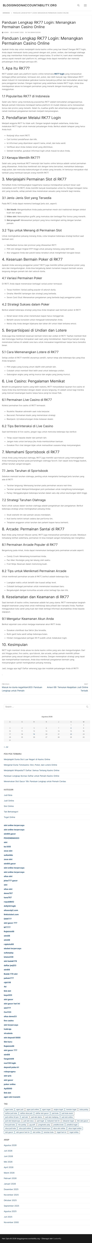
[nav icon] (85, 5)
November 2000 (11, 1222)
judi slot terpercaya (12, 1121)
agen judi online (33, 1109)
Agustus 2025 (10, 1211)
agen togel (46, 1109)
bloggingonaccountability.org (30, 5)
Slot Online (9, 806)
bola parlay (84, 1109)
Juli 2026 (8, 1151)
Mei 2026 (8, 1162)
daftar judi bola (11, 1113)
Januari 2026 (10, 1184)
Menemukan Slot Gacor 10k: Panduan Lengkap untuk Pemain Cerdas (35, 781)
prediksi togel (72, 1125)
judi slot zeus (28, 1121)
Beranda (6, 13)
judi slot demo (36, 1117)
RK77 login (59, 74)
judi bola (55, 1113)
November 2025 (11, 1195)
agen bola (9, 1109)
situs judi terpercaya (42, 1128)
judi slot (25, 1117)
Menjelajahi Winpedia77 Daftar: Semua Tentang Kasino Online (31, 770)
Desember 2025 (11, 1189)
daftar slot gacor (42, 1113)
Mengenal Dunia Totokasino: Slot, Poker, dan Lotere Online (30, 765)
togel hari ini (61, 1132)
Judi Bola (8, 795)
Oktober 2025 (10, 1200)
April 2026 (8, 1167)
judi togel (40, 1121)
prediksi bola (58, 1125)
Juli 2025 (8, 1217)
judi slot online (67, 1117)
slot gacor (9, 1132)
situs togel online (74, 1128)
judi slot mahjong (51, 1117)
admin (6, 32)
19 (34, 734)
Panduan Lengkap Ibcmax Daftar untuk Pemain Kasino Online (31, 776)
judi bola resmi (67, 1113)
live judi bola (10, 1125)
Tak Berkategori (34, 32)
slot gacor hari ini (22, 1132)
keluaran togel (68, 1121)
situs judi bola (10, 1128)
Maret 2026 (9, 1173)
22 (71, 734)
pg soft (32, 1125)
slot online (36, 1132)
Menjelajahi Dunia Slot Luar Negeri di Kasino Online (27, 759)
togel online (73, 1132)
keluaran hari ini (53, 1121)
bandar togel (71, 1109)
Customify (57, 1238)
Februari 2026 (10, 1178)
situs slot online (59, 1128)
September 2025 (11, 1206)
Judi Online (9, 800)
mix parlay (22, 1125)
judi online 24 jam (12, 1117)
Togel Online (9, 817)
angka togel (58, 1109)
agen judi (19, 1109)
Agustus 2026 (10, 1145)
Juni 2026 (8, 1156)
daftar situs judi (26, 1113)
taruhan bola (49, 1132)
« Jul (6, 747)
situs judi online (25, 1128)
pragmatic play (44, 1125)
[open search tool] (78, 5)
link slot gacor (82, 1121)
